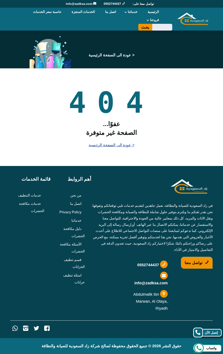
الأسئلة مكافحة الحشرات (72, 247)
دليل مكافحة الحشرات (74, 232)
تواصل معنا (194, 263)
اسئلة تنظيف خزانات (74, 278)
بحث (145, 27)
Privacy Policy (70, 212)
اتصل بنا (110, 12)
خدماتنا (132, 12)
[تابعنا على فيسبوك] (47, 329)
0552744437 (113, 3)
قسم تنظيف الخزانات (74, 263)
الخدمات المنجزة (83, 12)
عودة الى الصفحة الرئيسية (110, 55)
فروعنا (154, 20)
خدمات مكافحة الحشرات (31, 207)
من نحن (75, 195)
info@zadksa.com (79, 3)
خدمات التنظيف (29, 195)
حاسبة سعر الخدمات (47, 12)
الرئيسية (153, 12)
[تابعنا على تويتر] (36, 329)
